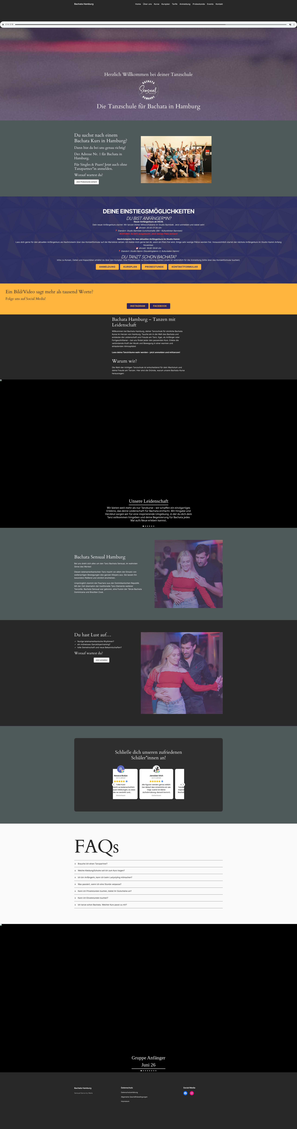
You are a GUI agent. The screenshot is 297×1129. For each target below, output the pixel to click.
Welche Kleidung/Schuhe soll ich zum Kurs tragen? (101, 870)
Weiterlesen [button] (130, 796)
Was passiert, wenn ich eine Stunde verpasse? (99, 884)
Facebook (160, 306)
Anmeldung (107, 266)
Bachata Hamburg (84, 4)
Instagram (137, 306)
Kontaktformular (185, 266)
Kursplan (130, 266)
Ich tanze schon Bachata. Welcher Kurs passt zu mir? (102, 905)
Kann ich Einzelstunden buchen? (93, 898)
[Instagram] (192, 1093)
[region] (148, 453)
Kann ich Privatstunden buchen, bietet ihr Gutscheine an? (105, 891)
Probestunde (154, 266)
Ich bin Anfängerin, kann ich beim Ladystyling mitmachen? (105, 877)
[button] (86, 182)
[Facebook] (185, 1093)
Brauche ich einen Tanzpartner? (92, 864)
